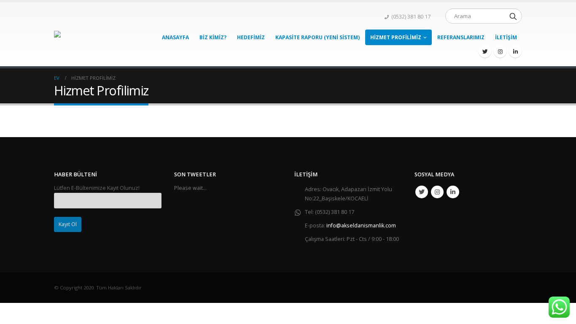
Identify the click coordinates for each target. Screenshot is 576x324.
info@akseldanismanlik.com (361, 225)
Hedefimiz (251, 37)
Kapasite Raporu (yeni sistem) (317, 37)
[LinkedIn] (515, 51)
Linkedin (453, 192)
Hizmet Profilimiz (395, 37)
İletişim (506, 37)
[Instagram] (500, 51)
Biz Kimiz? (212, 37)
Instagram (437, 192)
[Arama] (513, 16)
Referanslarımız (460, 37)
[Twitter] (485, 51)
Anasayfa (175, 37)
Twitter (421, 192)
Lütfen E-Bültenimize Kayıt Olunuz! (97, 188)
